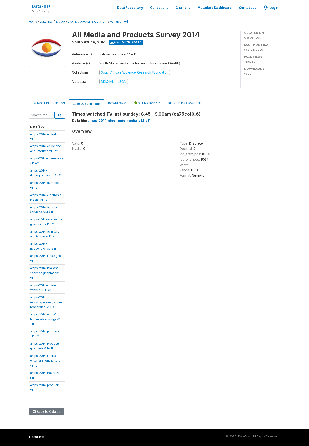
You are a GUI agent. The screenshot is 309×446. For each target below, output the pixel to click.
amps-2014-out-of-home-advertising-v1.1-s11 (46, 319)
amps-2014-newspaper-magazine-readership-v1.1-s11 (46, 302)
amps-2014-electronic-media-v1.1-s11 (119, 120)
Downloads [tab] (117, 103)
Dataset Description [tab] (49, 103)
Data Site (46, 21)
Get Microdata (128, 42)
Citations (183, 8)
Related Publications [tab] (185, 103)
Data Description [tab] (86, 103)
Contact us (247, 8)
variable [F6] (119, 21)
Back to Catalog (48, 411)
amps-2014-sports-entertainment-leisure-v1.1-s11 (46, 360)
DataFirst (41, 6)
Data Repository (130, 8)
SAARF (60, 21)
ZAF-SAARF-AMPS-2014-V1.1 (87, 21)
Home (33, 21)
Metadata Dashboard (214, 8)
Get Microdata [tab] (149, 103)
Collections (159, 8)
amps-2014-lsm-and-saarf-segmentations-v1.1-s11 (45, 272)
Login (273, 8)
